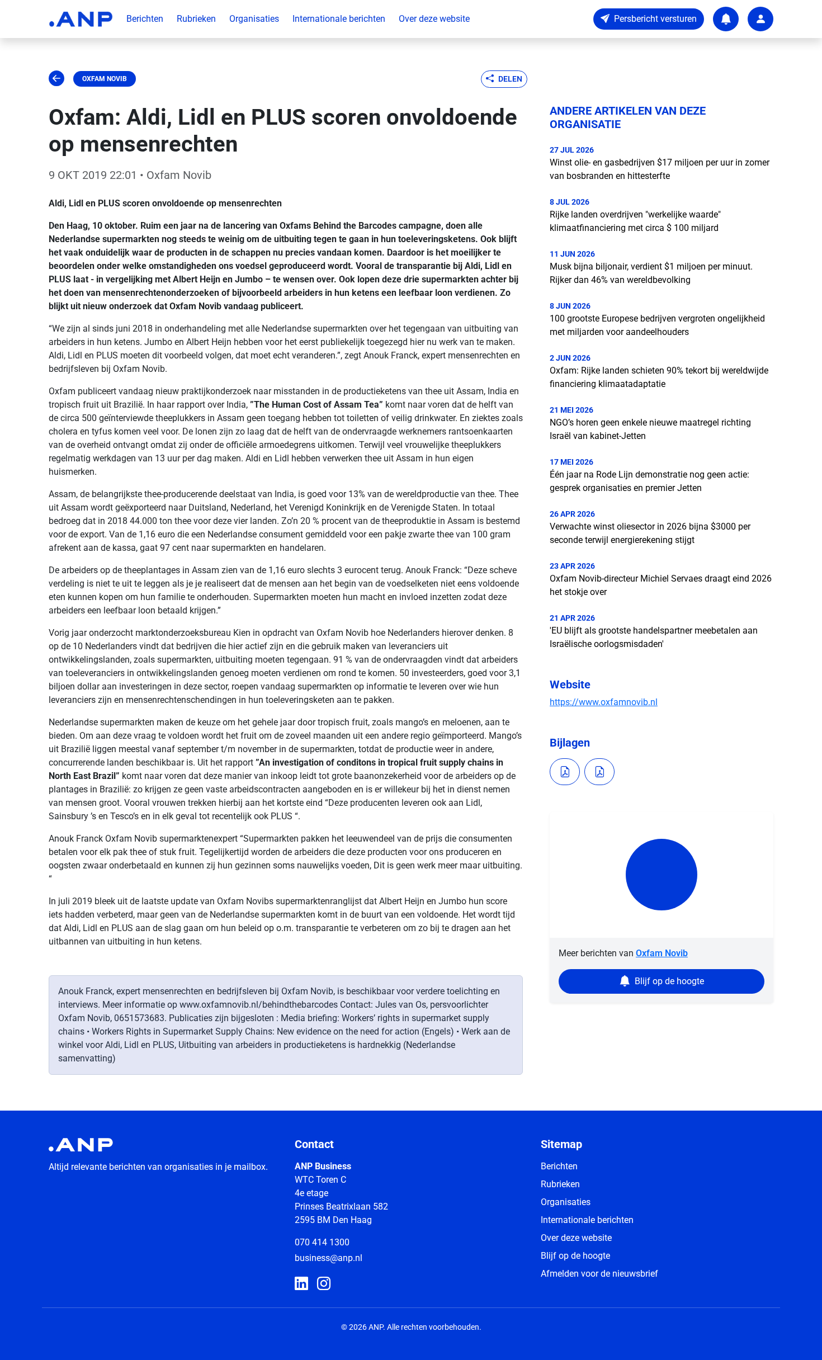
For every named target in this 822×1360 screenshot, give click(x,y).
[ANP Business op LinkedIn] (301, 1284)
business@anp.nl (328, 1258)
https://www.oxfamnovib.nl (604, 702)
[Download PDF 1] (565, 771)
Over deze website (434, 18)
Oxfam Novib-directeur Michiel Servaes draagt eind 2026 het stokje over (661, 585)
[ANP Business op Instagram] (323, 1284)
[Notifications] (726, 19)
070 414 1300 (322, 1242)
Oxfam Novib (104, 79)
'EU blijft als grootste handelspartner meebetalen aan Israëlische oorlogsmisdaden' (654, 637)
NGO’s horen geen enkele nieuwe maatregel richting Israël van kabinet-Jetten (650, 429)
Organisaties (254, 18)
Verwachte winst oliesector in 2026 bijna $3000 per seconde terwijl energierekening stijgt (650, 533)
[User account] (760, 19)
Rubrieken (196, 18)
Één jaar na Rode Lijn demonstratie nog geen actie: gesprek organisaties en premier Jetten (649, 481)
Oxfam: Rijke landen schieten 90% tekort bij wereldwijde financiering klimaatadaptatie (659, 377)
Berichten (144, 18)
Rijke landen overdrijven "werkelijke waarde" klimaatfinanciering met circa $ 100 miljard (635, 221)
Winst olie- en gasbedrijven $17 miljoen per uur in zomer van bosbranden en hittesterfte (659, 169)
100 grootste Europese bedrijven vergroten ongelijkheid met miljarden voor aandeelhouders (657, 325)
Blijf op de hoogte (575, 1255)
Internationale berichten (338, 18)
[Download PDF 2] (599, 771)
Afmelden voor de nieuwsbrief (599, 1273)
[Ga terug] (56, 79)
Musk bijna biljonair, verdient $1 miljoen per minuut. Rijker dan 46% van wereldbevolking (651, 273)
